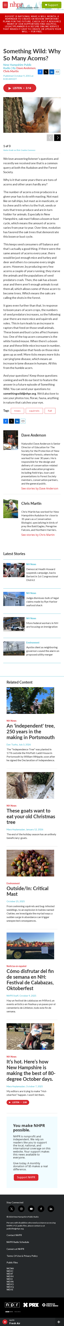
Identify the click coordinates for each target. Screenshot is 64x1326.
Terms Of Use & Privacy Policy (22, 1256)
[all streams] (59, 1322)
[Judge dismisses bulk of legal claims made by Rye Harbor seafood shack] (14, 599)
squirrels (34, 410)
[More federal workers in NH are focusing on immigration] (14, 624)
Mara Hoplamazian (16, 829)
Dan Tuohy (12, 744)
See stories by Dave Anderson (39, 488)
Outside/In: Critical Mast (27, 891)
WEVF (10, 1273)
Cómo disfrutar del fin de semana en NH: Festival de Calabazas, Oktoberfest (30, 979)
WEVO (10, 1284)
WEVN (10, 1281)
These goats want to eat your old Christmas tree (31, 816)
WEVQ (10, 1287)
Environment (32, 642)
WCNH (10, 1268)
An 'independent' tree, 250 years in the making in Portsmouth (31, 731)
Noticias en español (16, 966)
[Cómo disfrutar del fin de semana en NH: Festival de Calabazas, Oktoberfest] (30, 946)
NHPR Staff (12, 995)
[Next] (57, 137)
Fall (50, 410)
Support (53, 4)
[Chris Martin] (10, 508)
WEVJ (10, 1279)
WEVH (10, 1276)
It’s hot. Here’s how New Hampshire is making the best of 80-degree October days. (31, 1070)
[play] (5, 1322)
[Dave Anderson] (10, 440)
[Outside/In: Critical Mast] (30, 863)
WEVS (10, 1289)
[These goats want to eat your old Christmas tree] (30, 785)
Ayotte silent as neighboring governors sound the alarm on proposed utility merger (42, 651)
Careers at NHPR (15, 1249)
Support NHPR (26, 1177)
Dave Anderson (26, 68)
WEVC (10, 1271)
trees (17, 410)
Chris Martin (11, 71)
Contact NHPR (14, 1235)
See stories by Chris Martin (38, 535)
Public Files (12, 1262)
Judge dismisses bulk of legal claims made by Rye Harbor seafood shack (42, 601)
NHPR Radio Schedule (18, 1242)
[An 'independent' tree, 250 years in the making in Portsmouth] (30, 700)
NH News (31, 564)
